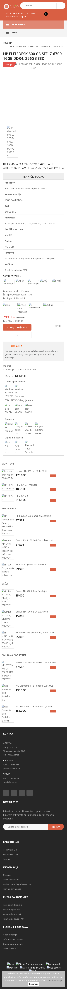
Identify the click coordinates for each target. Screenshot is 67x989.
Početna (7, 42)
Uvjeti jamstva (9, 948)
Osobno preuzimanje (13, 944)
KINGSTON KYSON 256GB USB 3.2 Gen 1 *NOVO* (36, 663)
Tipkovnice (9, 508)
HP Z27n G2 (22, 495)
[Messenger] (33, 282)
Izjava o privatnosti (12, 888)
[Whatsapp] (9, 282)
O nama (7, 874)
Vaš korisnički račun (12, 904)
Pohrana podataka (14, 655)
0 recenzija (8, 369)
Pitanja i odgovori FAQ (13, 918)
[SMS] (45, 281)
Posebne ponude (11, 909)
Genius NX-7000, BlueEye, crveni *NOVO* (32, 612)
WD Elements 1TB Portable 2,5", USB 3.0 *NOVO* (35, 686)
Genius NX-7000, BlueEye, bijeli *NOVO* (31, 591)
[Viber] (21, 281)
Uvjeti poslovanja (11, 879)
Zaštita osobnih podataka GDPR (18, 884)
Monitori (8, 463)
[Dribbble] (29, 793)
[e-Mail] (57, 281)
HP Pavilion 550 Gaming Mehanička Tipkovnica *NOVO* (33, 516)
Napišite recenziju (27, 369)
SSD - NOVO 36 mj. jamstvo (19, 400)
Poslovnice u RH (10, 849)
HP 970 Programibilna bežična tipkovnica (31, 565)
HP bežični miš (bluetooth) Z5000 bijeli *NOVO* (35, 633)
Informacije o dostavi (13, 939)
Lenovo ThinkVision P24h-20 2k (31, 471)
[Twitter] (14, 793)
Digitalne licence (14, 437)
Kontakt (6, 859)
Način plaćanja (10, 934)
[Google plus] (22, 793)
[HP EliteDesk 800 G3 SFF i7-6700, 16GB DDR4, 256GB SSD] (33, 92)
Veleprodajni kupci (12, 914)
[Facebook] (6, 793)
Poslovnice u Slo (11, 854)
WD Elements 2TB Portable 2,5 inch (34, 706)
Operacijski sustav (15, 381)
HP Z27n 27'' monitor (26, 484)
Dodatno (9, 418)
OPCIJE (58, 325)
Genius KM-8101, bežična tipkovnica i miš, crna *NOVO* (34, 540)
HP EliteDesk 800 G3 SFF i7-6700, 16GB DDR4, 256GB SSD (36, 46)
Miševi (5, 583)
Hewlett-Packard (21, 291)
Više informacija (54, 980)
